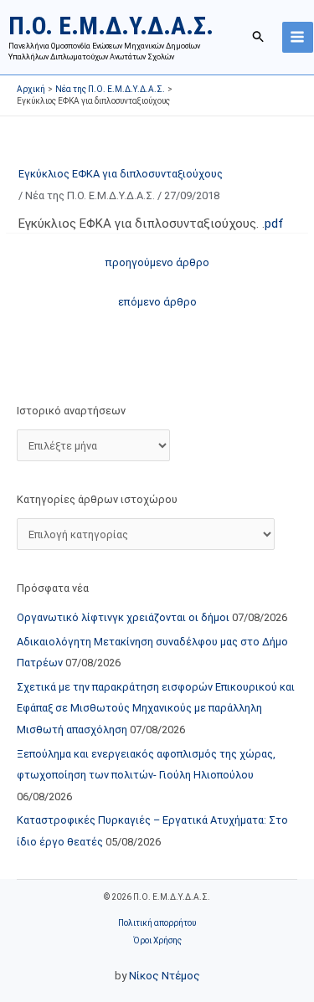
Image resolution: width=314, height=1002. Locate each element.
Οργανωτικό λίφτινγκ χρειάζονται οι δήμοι (123, 617)
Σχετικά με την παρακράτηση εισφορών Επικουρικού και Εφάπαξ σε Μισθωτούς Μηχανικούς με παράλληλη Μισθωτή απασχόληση (156, 708)
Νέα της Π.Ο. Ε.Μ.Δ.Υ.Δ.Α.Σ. (90, 195)
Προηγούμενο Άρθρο (157, 262)
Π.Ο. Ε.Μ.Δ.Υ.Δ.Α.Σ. (111, 25)
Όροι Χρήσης (157, 940)
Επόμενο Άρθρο (157, 301)
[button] (258, 37)
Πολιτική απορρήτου (157, 922)
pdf (274, 223)
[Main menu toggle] (297, 37)
